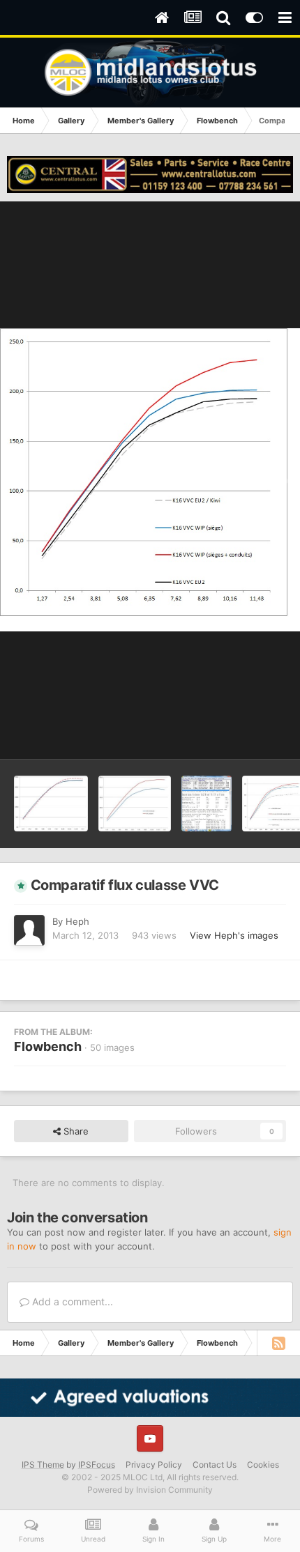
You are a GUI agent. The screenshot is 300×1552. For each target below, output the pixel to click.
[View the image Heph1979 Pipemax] (206, 803)
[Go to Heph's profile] (29, 930)
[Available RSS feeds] (278, 1343)
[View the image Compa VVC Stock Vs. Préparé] (134, 803)
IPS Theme (43, 1464)
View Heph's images (234, 935)
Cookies (263, 1464)
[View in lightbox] (150, 479)
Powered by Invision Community (150, 1489)
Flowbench (48, 1046)
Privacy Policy (154, 1464)
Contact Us (215, 1464)
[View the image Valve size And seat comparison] (51, 803)
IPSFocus (96, 1464)
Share (75, 1131)
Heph (77, 921)
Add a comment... (71, 1301)
